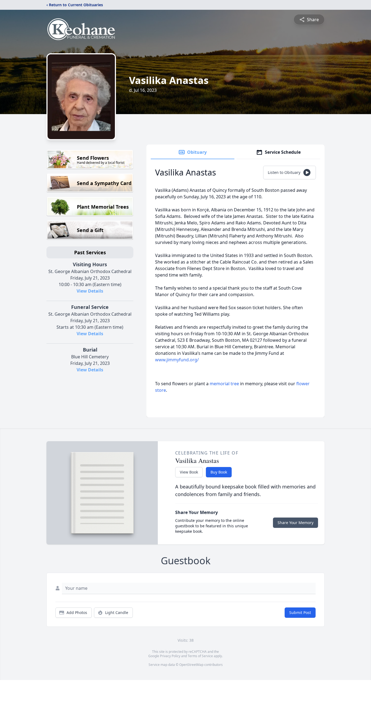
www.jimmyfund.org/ (177, 360)
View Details (90, 291)
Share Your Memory (295, 522)
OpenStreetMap (191, 664)
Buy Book (218, 472)
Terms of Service (200, 656)
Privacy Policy (170, 656)
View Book (189, 472)
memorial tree (224, 384)
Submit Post (300, 612)
